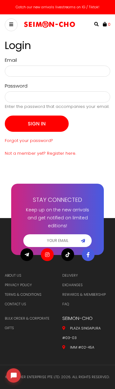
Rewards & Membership (84, 294)
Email (11, 60)
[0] (105, 24)
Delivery (70, 275)
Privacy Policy (18, 284)
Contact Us (15, 304)
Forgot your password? (29, 140)
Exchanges (72, 284)
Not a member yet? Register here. (40, 153)
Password (16, 85)
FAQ (65, 304)
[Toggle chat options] (13, 375)
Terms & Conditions (23, 294)
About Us (13, 275)
